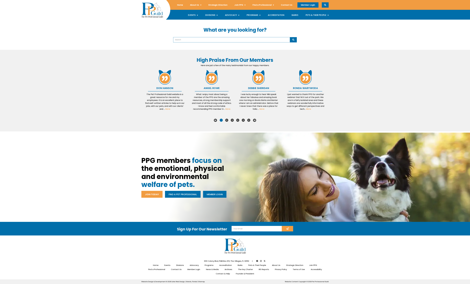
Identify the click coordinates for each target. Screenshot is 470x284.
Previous (215, 120)
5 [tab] (243, 120)
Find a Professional (262, 5)
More (167, 109)
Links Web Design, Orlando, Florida (184, 282)
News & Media (212, 269)
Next (254, 120)
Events (192, 15)
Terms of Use (299, 269)
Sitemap (201, 282)
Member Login (308, 5)
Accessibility (316, 269)
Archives (228, 269)
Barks (295, 15)
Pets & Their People (316, 15)
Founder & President (245, 273)
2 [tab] (227, 120)
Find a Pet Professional (183, 194)
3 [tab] (232, 120)
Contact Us (286, 5)
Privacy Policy (281, 269)
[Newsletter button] (287, 228)
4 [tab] (238, 120)
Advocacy (231, 15)
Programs (252, 15)
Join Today (152, 194)
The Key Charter (245, 269)
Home (180, 5)
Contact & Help (223, 273)
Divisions (210, 15)
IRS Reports (264, 269)
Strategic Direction (217, 5)
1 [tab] (221, 120)
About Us (194, 5)
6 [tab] (249, 120)
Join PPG (238, 5)
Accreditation (276, 15)
